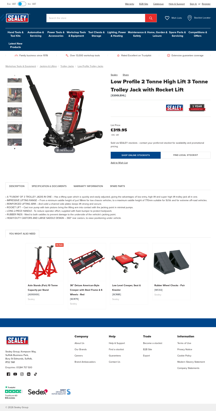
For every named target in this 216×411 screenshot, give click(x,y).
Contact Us (114, 362)
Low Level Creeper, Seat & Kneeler (126, 290)
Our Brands (81, 349)
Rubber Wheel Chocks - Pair (169, 288)
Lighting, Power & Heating (116, 34)
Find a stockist (116, 349)
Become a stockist (152, 343)
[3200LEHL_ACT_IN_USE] (14, 78)
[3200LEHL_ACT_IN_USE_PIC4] (14, 95)
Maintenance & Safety (137, 34)
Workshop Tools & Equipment (76, 34)
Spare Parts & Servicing (177, 34)
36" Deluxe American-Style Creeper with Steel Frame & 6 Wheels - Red (86, 292)
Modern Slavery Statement (191, 362)
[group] (45, 274)
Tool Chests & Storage (96, 34)
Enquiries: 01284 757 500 (18, 367)
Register (206, 4)
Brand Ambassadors (85, 362)
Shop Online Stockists (136, 155)
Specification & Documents (49, 186)
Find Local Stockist (185, 155)
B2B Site (147, 349)
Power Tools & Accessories (55, 34)
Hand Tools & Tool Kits (15, 34)
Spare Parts (117, 186)
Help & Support (117, 343)
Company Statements (188, 368)
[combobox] (101, 18)
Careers (79, 355)
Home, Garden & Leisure (157, 34)
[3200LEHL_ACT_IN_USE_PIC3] (14, 112)
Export (146, 355)
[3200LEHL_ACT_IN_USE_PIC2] (14, 128)
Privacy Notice (184, 349)
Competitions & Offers (197, 34)
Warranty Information (88, 186)
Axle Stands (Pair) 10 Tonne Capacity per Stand (43, 290)
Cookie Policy (184, 355)
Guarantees (115, 355)
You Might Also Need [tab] (22, 233)
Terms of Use (184, 343)
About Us (79, 343)
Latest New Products (15, 45)
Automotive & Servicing (36, 34)
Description (16, 186)
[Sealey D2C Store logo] (37, 340)
